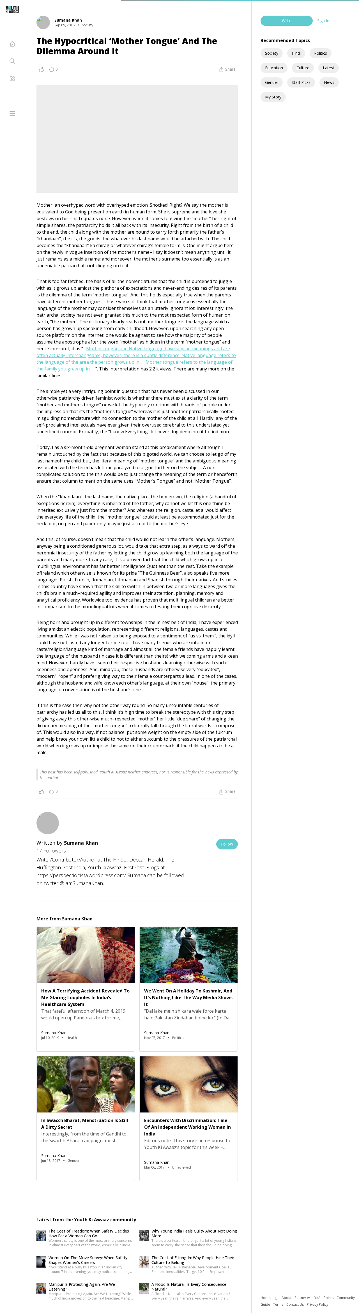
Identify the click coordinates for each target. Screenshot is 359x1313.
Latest (328, 67)
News (329, 82)
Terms (278, 1304)
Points (329, 1297)
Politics (320, 53)
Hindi (296, 53)
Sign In (323, 20)
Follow (227, 844)
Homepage (270, 1297)
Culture (302, 67)
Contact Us (295, 1304)
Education (274, 67)
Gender (271, 82)
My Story (273, 97)
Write (286, 20)
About (287, 1297)
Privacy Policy (317, 1304)
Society (271, 53)
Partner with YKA (307, 1297)
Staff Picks (301, 82)
